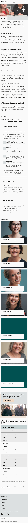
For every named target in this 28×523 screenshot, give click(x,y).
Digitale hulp (4, 508)
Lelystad (20, 121)
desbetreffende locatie (19, 143)
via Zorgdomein (19, 142)
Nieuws (3, 505)
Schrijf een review (8, 400)
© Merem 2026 (3, 518)
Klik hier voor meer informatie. (11, 193)
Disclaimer (2, 521)
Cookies (11, 521)
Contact (3, 502)
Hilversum (10, 121)
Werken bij (4, 496)
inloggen (14, 2)
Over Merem (4, 499)
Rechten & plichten (15, 521)
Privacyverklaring (7, 521)
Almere (15, 121)
